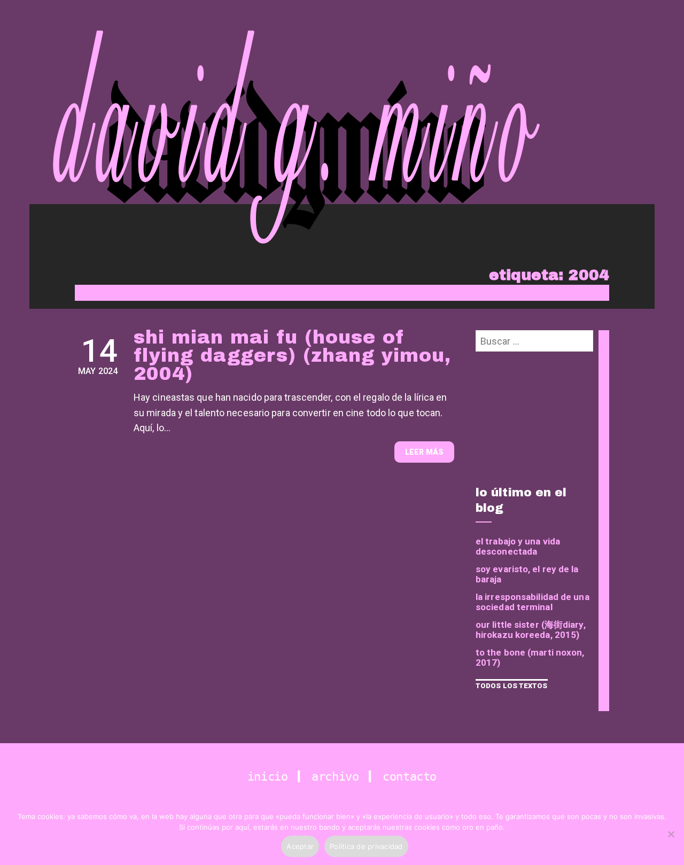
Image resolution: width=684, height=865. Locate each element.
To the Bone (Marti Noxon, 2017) (530, 658)
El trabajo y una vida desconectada (518, 546)
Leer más (424, 452)
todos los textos (512, 686)
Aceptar (300, 846)
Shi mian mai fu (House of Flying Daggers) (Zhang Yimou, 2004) (292, 355)
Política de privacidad (366, 846)
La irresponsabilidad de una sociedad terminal (532, 602)
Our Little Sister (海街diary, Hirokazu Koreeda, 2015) (531, 630)
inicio (270, 776)
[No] (670, 834)
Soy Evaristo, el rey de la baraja (527, 574)
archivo (339, 776)
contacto (410, 776)
